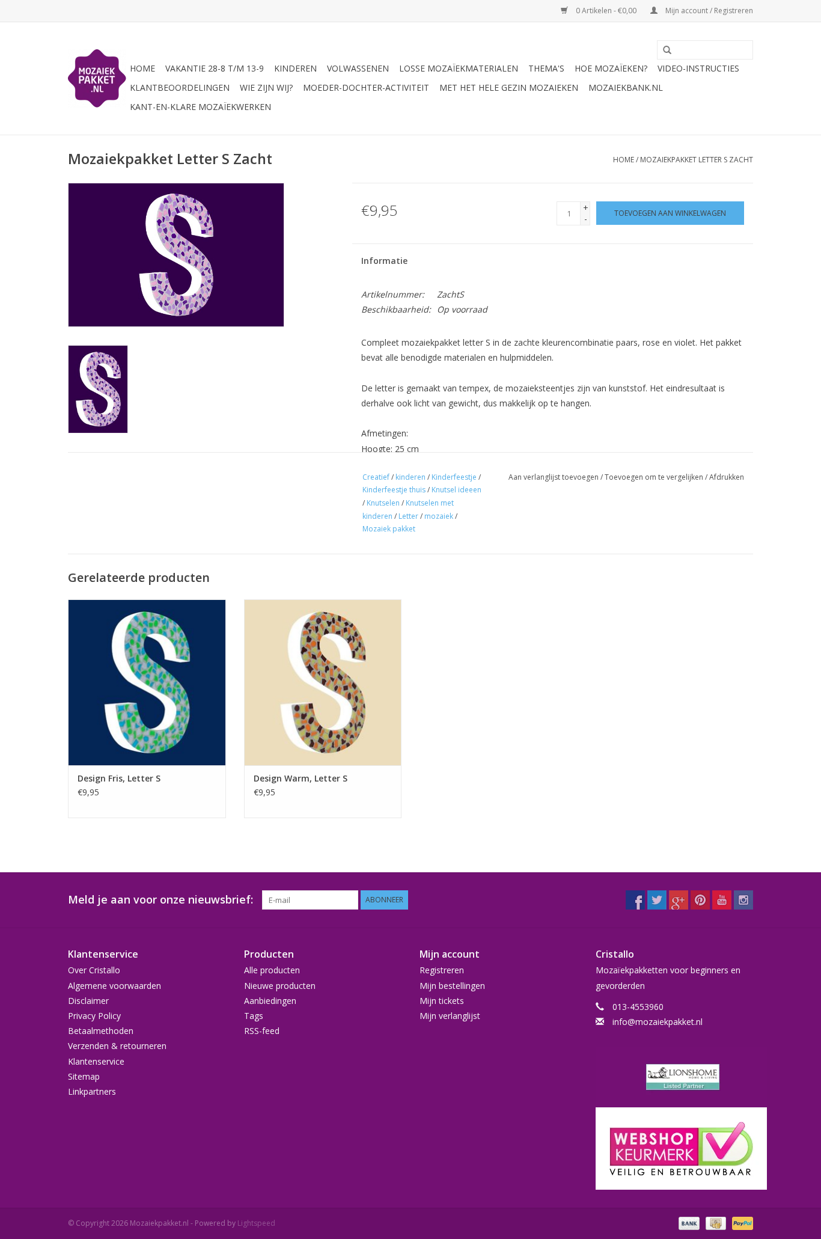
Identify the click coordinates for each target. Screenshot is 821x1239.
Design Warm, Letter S (300, 778)
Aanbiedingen (270, 1000)
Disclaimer (88, 1000)
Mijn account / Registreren (708, 10)
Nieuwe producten (280, 985)
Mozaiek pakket (388, 529)
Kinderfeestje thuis (394, 490)
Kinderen (295, 68)
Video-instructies (698, 68)
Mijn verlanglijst (450, 1015)
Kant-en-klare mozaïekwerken (200, 106)
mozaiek (438, 516)
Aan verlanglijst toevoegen (553, 477)
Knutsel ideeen (456, 490)
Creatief (375, 477)
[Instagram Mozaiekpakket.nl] (743, 900)
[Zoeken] (663, 50)
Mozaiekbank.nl (625, 87)
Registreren (442, 970)
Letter (408, 516)
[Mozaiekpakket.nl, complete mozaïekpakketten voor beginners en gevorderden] (97, 78)
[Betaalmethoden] (687, 1222)
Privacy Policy (94, 1015)
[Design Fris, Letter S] (147, 682)
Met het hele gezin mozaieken (508, 87)
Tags (253, 1015)
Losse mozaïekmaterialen (458, 68)
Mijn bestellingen (452, 985)
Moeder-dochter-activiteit (366, 87)
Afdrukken (726, 477)
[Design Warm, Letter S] (323, 682)
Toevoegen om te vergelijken (655, 477)
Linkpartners (92, 1091)
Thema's (546, 68)
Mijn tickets (442, 1000)
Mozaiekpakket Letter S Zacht (696, 159)
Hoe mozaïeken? (611, 68)
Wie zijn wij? (266, 87)
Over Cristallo (94, 970)
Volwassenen (358, 68)
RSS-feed (261, 1030)
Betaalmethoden (100, 1030)
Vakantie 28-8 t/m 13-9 (214, 68)
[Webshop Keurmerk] (675, 1148)
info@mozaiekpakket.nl (657, 1021)
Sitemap (84, 1076)
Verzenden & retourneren (117, 1045)
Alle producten (272, 970)
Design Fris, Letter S (119, 778)
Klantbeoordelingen (180, 87)
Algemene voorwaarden (114, 985)
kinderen (410, 477)
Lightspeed (256, 1223)
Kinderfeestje (454, 477)
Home (142, 68)
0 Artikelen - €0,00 (606, 10)
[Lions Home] (675, 1077)
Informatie (384, 260)
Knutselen (383, 503)
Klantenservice (96, 1061)
